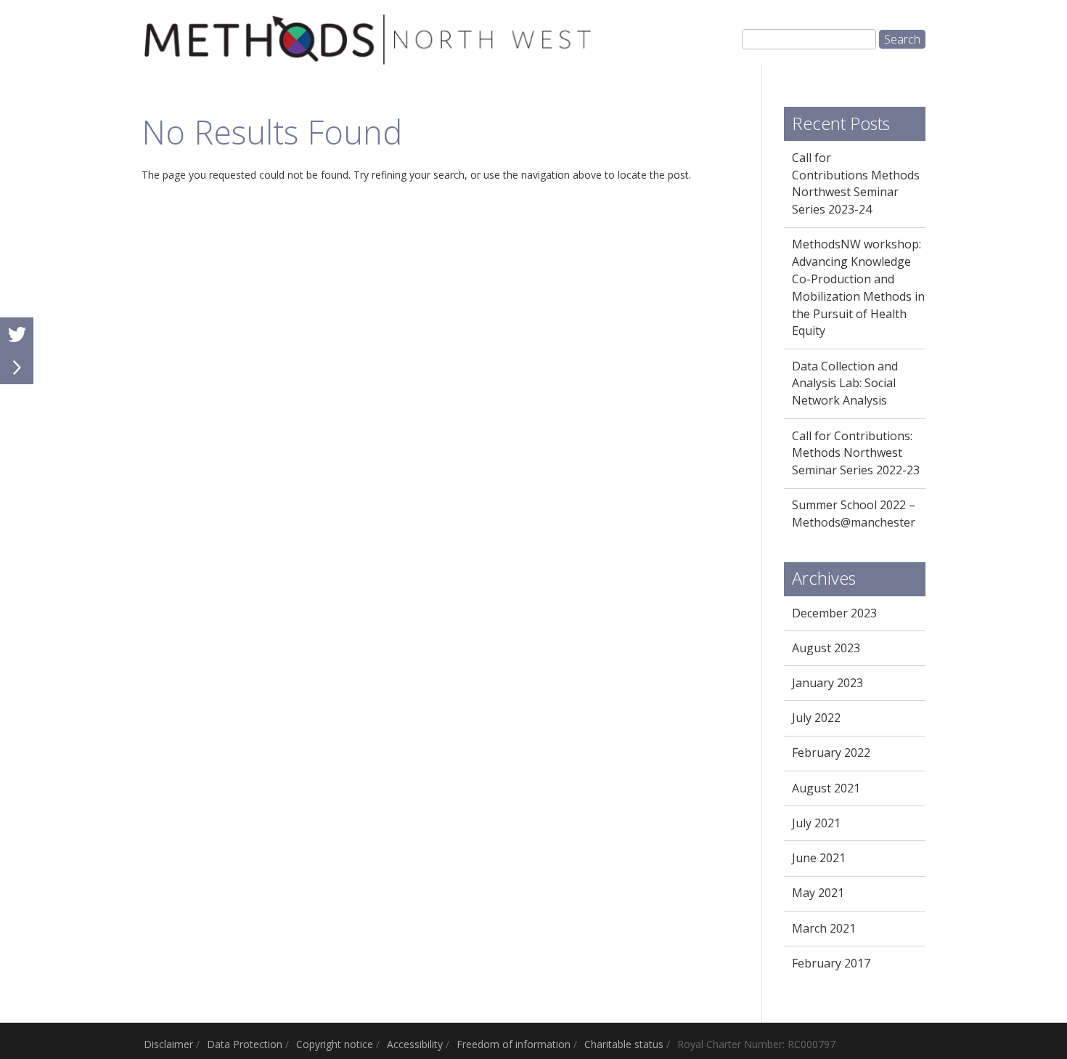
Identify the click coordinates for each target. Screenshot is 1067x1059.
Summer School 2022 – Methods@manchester (853, 513)
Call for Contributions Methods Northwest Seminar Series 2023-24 (856, 183)
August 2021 (826, 788)
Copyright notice (334, 1044)
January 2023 (827, 683)
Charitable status (623, 1044)
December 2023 (834, 613)
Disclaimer (168, 1044)
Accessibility (415, 1044)
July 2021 (816, 823)
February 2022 (831, 752)
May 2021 (818, 893)
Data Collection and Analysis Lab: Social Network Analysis (845, 383)
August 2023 (826, 648)
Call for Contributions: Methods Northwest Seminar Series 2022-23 (856, 453)
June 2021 (819, 858)
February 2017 (831, 963)
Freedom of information (514, 1044)
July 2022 (816, 718)
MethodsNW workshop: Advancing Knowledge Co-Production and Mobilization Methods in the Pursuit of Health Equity (858, 287)
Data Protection (244, 1044)
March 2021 (824, 928)
